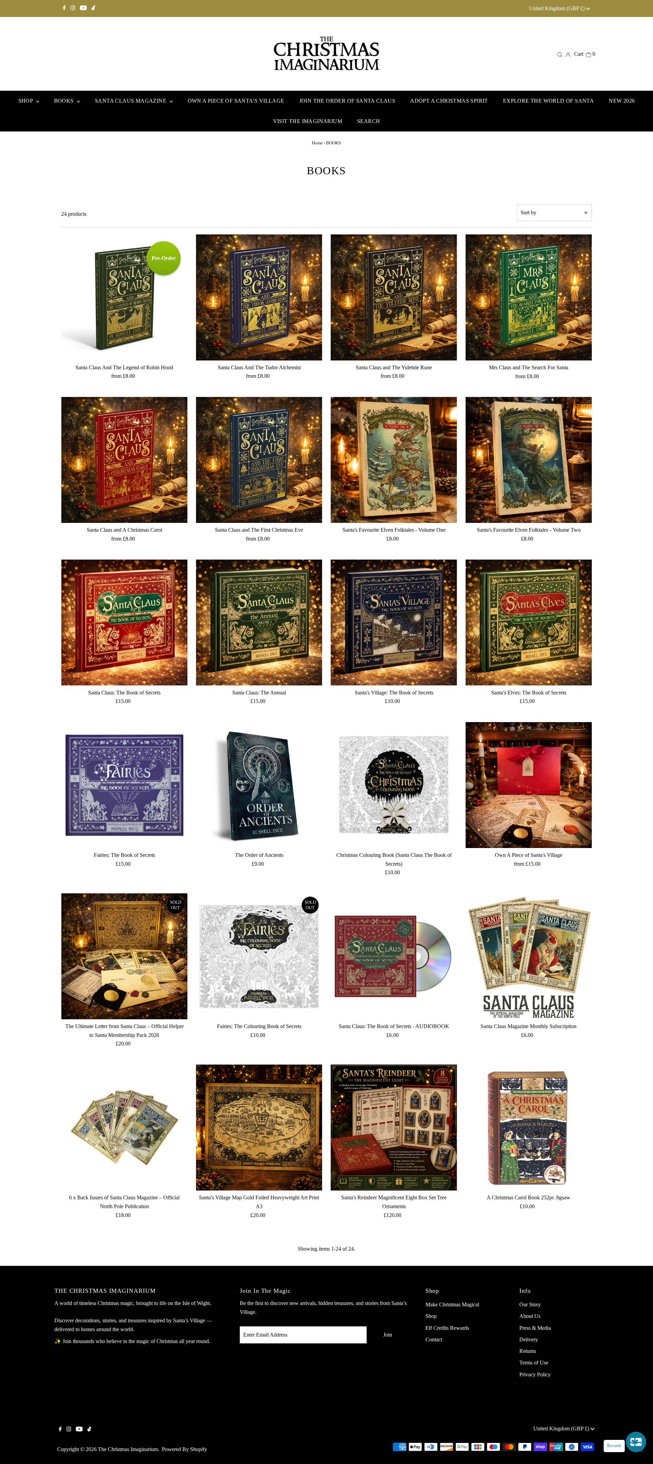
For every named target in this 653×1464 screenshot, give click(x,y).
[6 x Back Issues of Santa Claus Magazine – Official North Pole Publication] (124, 1127)
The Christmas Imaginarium (128, 1449)
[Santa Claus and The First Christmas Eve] (259, 460)
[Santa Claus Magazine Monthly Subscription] (529, 956)
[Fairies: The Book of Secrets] (124, 785)
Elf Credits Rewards (447, 1328)
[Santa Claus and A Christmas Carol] (124, 460)
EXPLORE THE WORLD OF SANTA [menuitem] (548, 101)
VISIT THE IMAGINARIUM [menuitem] (307, 121)
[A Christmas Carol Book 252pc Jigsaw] (529, 1127)
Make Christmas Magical (452, 1304)
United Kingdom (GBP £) (557, 8)
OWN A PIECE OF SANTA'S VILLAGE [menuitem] (236, 101)
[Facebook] (64, 8)
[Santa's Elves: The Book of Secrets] (529, 623)
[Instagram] (73, 8)
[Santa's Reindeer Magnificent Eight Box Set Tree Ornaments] (394, 1127)
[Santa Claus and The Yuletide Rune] (394, 297)
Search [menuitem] (368, 121)
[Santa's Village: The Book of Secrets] (394, 623)
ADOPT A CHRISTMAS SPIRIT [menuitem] (449, 101)
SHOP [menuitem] (26, 101)
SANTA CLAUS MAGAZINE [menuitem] (131, 101)
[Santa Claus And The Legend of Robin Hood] (124, 297)
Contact (433, 1339)
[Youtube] (83, 8)
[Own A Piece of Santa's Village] (529, 785)
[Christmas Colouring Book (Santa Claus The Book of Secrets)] (394, 785)
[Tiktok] (93, 8)
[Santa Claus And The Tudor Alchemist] (259, 297)
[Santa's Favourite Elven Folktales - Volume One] (394, 460)
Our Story (530, 1304)
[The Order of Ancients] (259, 785)
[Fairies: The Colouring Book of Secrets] (259, 956)
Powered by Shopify (184, 1449)
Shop (431, 1316)
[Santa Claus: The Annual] (259, 623)
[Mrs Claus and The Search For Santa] (529, 297)
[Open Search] (559, 54)
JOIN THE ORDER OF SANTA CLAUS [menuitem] (347, 101)
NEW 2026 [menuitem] (622, 101)
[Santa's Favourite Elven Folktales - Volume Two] (529, 460)
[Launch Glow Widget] (636, 1442)
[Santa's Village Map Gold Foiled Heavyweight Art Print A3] (259, 1127)
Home (317, 142)
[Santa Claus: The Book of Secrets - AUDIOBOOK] (394, 956)
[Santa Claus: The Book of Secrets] (124, 623)
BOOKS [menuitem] (64, 101)
